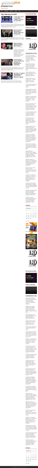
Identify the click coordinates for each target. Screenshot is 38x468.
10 (35, 213)
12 (26, 215)
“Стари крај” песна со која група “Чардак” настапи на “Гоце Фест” (19, 18)
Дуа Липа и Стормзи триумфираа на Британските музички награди (19, 75)
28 (30, 218)
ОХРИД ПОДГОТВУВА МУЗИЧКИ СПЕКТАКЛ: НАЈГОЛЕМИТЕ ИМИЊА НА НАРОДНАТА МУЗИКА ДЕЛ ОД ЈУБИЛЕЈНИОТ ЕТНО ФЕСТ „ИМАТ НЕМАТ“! (31, 192)
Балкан (15, 11)
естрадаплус (16, 79)
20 (28, 216)
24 (35, 216)
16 (33, 215)
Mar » (29, 220)
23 (33, 216)
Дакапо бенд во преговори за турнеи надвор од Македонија (18, 32)
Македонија (6, 11)
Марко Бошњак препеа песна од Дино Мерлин (18, 44)
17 (35, 215)
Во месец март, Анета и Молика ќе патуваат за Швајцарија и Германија (19, 62)
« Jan (26, 220)
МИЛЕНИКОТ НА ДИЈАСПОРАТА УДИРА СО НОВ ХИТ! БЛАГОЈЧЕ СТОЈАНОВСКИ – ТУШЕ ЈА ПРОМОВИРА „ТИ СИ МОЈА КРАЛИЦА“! (31, 98)
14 (30, 215)
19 (26, 216)
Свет (19, 11)
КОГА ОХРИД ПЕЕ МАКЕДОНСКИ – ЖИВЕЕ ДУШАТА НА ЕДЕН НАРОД (31, 85)
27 (28, 218)
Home (2, 11)
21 (30, 216)
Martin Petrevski (10, 66)
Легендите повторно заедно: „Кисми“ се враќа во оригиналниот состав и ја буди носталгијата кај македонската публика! (31, 170)
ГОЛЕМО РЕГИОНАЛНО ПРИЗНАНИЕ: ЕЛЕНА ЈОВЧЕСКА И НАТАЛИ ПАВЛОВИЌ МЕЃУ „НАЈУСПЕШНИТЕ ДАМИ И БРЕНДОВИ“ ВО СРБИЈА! (31, 199)
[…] (15, 26)
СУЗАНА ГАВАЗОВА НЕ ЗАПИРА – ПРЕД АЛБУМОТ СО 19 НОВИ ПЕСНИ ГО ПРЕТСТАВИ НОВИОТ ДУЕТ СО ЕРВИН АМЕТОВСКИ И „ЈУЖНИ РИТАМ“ (31, 91)
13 (28, 215)
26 (26, 218)
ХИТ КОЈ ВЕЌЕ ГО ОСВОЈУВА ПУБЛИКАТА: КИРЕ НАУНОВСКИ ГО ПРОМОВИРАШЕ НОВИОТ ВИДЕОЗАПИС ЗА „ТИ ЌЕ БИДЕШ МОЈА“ (31, 146)
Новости (11, 11)
